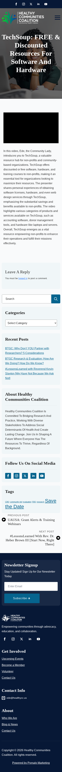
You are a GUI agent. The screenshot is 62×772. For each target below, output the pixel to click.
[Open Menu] (57, 17)
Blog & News (10, 724)
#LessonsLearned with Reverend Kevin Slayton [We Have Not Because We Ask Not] (29, 373)
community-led (16, 502)
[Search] (55, 298)
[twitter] (31, 4)
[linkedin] (38, 4)
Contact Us (8, 677)
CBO (7, 502)
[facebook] (16, 4)
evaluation (27, 502)
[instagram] (23, 4)
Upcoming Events (12, 658)
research (40, 502)
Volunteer (7, 671)
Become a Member (13, 665)
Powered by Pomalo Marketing (31, 762)
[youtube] (45, 4)
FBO (34, 502)
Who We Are (9, 718)
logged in (22, 278)
